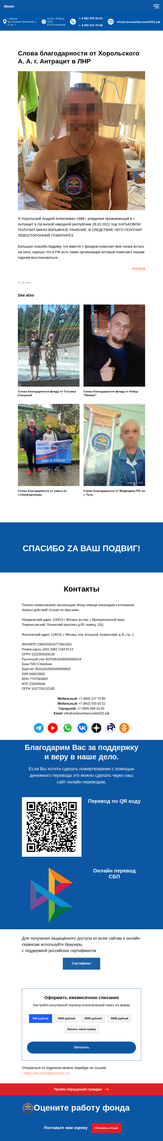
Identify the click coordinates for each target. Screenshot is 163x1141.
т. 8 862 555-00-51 (91, 18)
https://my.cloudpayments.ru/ (46, 1073)
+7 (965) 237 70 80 (92, 698)
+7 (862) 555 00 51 (92, 703)
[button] (81, 1089)
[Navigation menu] (156, 6)
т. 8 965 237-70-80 (91, 25)
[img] (82, 728)
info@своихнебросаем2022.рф (138, 21)
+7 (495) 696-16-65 (90, 708)
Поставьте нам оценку (65, 1127)
